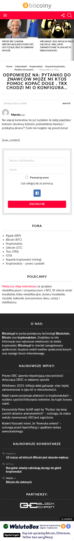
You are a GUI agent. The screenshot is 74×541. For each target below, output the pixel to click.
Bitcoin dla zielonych (19, 482)
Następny (72, 40)
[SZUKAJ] (69, 15)
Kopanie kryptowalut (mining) (23, 259)
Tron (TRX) (12, 251)
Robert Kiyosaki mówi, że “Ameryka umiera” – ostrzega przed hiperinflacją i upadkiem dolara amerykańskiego (31, 427)
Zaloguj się (37, 204)
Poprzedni (2, 40)
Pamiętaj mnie (39, 177)
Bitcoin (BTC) (14, 239)
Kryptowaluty (14, 243)
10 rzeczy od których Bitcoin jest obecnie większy (37, 457)
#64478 (66, 103)
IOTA (9, 255)
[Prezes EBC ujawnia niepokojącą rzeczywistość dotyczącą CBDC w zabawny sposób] (19, 28)
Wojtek (9, 478)
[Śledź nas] (63, 15)
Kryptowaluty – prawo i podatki (25, 263)
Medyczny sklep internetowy (19, 286)
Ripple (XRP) (13, 235)
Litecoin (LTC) (14, 247)
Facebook (37, 193)
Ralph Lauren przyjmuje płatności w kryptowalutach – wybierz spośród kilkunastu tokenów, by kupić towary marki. (37, 399)
